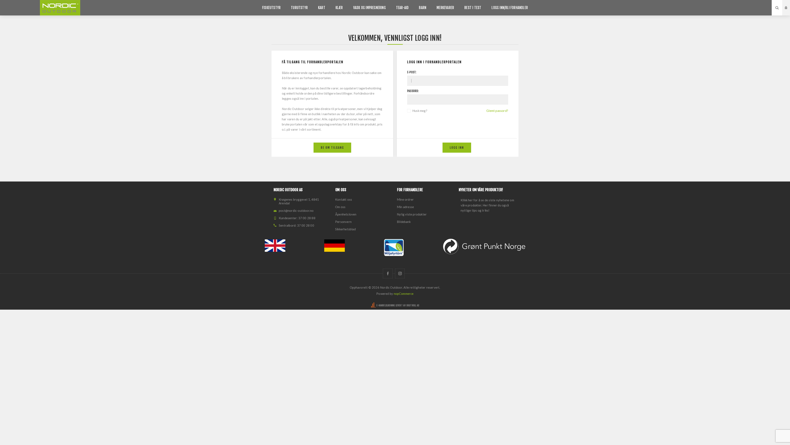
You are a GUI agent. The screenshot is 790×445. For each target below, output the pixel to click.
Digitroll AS (413, 305)
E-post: (411, 72)
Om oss (340, 207)
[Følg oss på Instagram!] (400, 273)
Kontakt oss (343, 199)
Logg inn (789, 4)
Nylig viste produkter (412, 214)
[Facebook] (388, 273)
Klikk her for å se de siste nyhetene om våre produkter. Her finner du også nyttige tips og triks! (487, 205)
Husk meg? (419, 110)
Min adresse (405, 207)
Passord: (413, 91)
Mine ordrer (405, 199)
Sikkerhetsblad (345, 229)
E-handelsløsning (385, 305)
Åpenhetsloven (346, 214)
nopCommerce (404, 293)
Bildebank (404, 222)
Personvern (343, 222)
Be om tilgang (789, 12)
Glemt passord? (497, 110)
